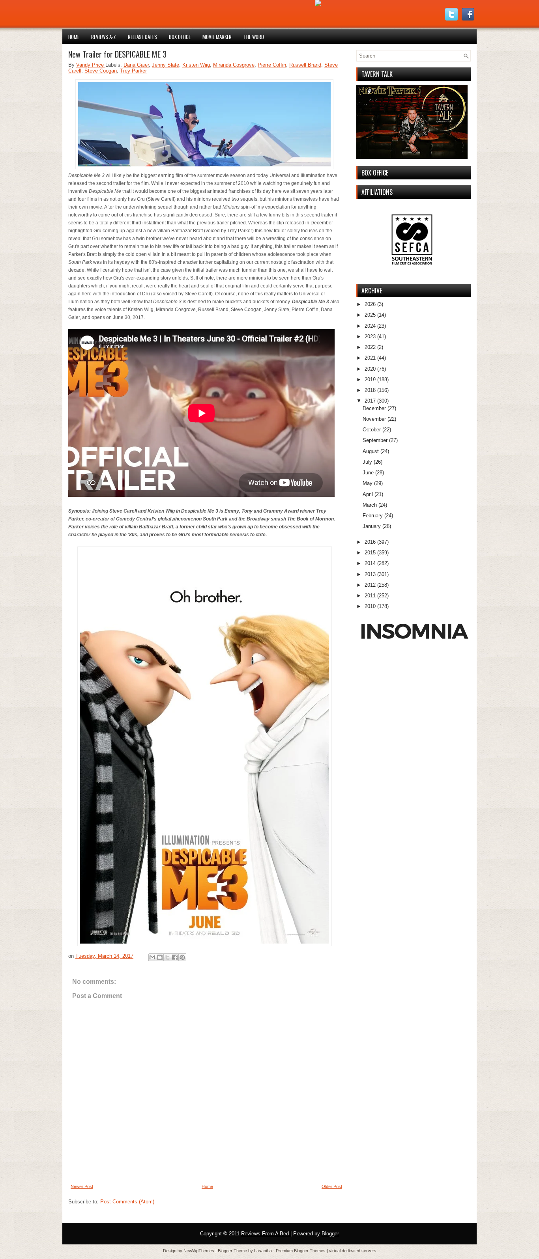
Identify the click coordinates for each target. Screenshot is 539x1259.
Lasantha (263, 1250)
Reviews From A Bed (265, 1234)
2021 (370, 358)
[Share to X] (167, 957)
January (372, 526)
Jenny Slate (165, 65)
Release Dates (142, 37)
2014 (370, 563)
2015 (370, 553)
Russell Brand (305, 65)
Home (73, 37)
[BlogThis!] (160, 957)
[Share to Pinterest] (182, 957)
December (374, 408)
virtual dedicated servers (352, 1250)
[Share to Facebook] (175, 957)
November (374, 419)
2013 (370, 574)
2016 (370, 542)
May (367, 483)
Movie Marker (217, 37)
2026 (370, 304)
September (375, 440)
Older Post (332, 1186)
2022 (370, 347)
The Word (253, 37)
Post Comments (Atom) (127, 1202)
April (368, 494)
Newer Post (82, 1186)
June (368, 473)
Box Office (180, 37)
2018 (370, 390)
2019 (370, 379)
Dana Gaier (136, 65)
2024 (370, 326)
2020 (370, 369)
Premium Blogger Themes (301, 1250)
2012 (370, 585)
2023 (370, 336)
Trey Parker (133, 71)
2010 (370, 606)
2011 (370, 596)
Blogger (330, 1234)
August (371, 451)
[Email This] (152, 957)
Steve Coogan (100, 71)
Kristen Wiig (196, 65)
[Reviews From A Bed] (318, 4)
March (370, 505)
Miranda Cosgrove (234, 65)
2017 (370, 401)
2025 (370, 315)
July (367, 462)
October (372, 430)
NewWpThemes (199, 1250)
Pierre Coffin (272, 65)
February (373, 516)
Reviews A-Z (103, 37)
